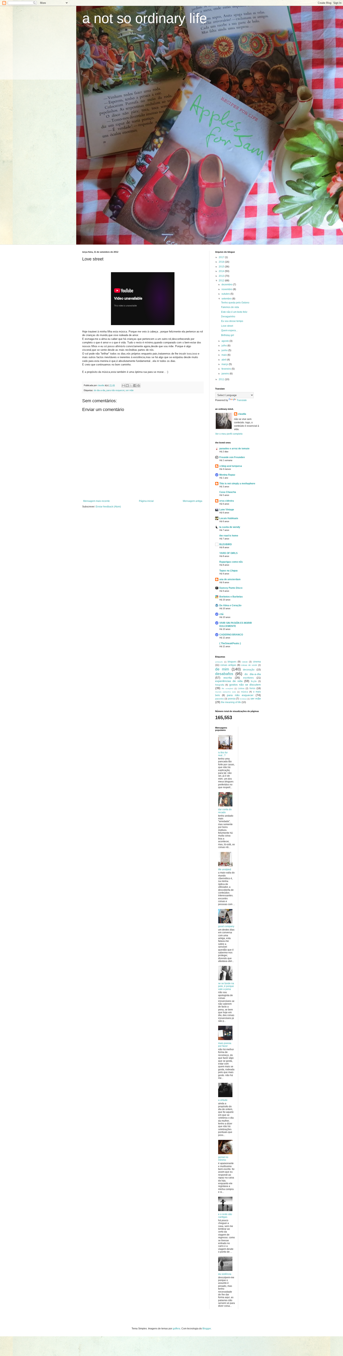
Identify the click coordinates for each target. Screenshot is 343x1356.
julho (224, 345)
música (244, 692)
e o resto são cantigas (225, 1215)
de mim (222, 669)
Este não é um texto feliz (234, 312)
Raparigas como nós (231, 561)
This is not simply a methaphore (237, 483)
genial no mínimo (223, 1158)
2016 (222, 261)
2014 (222, 271)
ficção (254, 681)
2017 (222, 257)
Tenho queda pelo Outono (235, 302)
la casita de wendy (229, 527)
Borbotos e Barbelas (231, 596)
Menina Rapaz (227, 474)
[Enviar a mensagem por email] (123, 386)
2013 (222, 276)
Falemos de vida (230, 307)
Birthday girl (227, 335)
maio (224, 355)
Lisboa (241, 688)
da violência (224, 1274)
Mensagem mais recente (96, 501)
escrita (228, 677)
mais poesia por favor (224, 1044)
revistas (243, 699)
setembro (227, 298)
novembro (227, 289)
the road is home (228, 535)
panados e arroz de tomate (234, 448)
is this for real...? (223, 754)
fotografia (219, 685)
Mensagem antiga (192, 501)
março (225, 364)
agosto (225, 341)
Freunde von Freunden (232, 457)
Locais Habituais (228, 518)
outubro (226, 293)
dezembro (227, 284)
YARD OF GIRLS (228, 553)
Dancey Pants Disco (230, 588)
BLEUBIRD (225, 544)
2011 (222, 379)
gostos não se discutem (245, 684)
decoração (248, 669)
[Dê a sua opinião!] (127, 386)
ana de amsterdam (230, 579)
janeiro (226, 373)
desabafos (224, 674)
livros (252, 688)
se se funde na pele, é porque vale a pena (226, 986)
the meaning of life (231, 702)
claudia (242, 414)
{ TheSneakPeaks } (230, 643)
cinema (257, 661)
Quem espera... (229, 330)
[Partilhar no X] (131, 386)
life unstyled (227, 688)
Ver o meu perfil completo (229, 433)
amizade (219, 662)
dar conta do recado (225, 811)
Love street (227, 325)
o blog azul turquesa (230, 466)
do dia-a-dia (99, 390)
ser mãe (130, 390)
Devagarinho (228, 316)
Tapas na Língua (228, 570)
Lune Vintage (226, 509)
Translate (242, 400)
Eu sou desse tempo (232, 321)
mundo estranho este (225, 692)
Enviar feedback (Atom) (108, 506)
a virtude (222, 1100)
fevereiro (227, 368)
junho (225, 350)
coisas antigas (228, 665)
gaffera (176, 1328)
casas (245, 662)
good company (226, 926)
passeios (219, 698)
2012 (222, 280)
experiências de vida (229, 681)
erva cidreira (226, 500)
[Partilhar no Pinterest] (139, 386)
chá (221, 614)
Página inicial (146, 501)
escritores (248, 677)
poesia (231, 698)
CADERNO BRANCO (231, 634)
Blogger (206, 1328)
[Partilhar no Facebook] (135, 386)
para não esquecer (115, 390)
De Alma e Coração (230, 605)
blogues (232, 661)
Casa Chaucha (227, 492)
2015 (222, 266)
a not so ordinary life (144, 18)
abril (224, 359)
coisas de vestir (249, 665)
